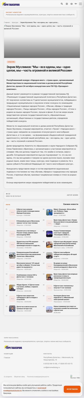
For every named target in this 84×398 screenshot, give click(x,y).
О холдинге (8, 376)
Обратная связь (19, 376)
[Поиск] (62, 4)
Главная (7, 22)
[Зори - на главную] (11, 4)
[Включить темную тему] (67, 4)
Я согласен (72, 389)
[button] (80, 4)
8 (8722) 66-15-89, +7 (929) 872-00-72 (58, 364)
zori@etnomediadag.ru (52, 367)
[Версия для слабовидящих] (71, 4)
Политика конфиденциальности (38, 376)
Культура (15, 22)
